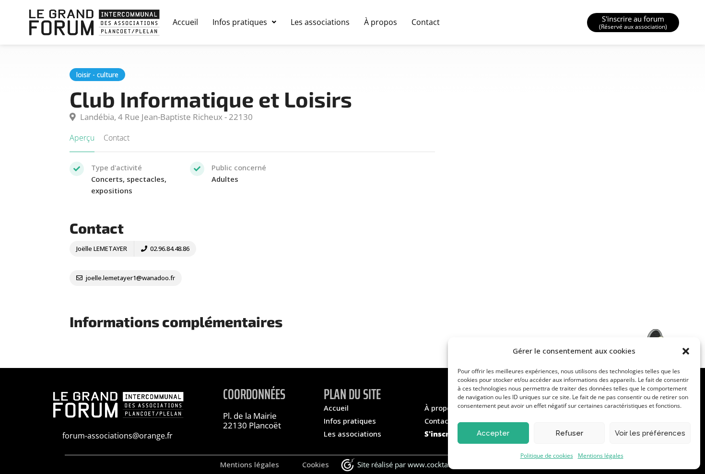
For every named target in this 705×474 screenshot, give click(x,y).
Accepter (493, 433)
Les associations (320, 22)
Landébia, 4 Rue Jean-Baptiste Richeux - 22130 (165, 116)
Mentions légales (600, 455)
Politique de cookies (546, 455)
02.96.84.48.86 (169, 248)
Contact (425, 22)
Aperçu (82, 137)
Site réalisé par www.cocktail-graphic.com (426, 464)
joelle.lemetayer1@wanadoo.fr (129, 277)
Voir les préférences (650, 433)
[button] (686, 351)
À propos (380, 22)
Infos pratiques (239, 22)
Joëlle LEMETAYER (101, 248)
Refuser (569, 433)
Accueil (185, 22)
